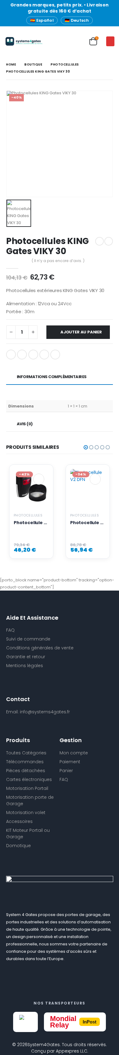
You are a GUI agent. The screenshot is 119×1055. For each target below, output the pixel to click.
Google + (44, 354)
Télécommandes (25, 762)
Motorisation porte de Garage (30, 800)
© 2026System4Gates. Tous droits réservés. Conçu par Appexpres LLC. (59, 1048)
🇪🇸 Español (42, 20)
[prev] (99, 241)
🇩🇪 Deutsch (77, 20)
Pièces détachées (25, 771)
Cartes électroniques (29, 779)
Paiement (70, 762)
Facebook (11, 354)
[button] (110, 41)
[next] (108, 241)
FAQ (64, 779)
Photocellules (28, 515)
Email (55, 354)
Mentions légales (24, 666)
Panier (66, 771)
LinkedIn (33, 354)
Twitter (22, 354)
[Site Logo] (17, 41)
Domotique (18, 846)
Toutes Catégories (26, 753)
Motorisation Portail (27, 788)
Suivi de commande (28, 639)
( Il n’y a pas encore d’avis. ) (58, 260)
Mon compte (74, 753)
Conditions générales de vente (40, 648)
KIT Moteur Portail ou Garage (28, 833)
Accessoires (19, 821)
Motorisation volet (25, 812)
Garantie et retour (25, 657)
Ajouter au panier (81, 332)
